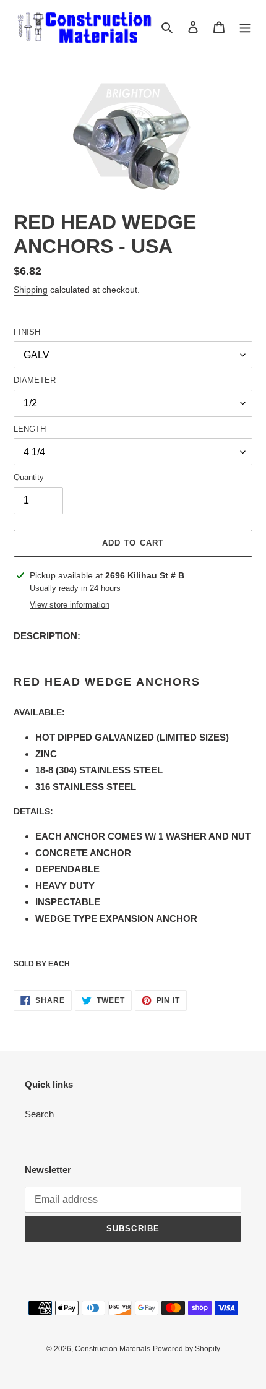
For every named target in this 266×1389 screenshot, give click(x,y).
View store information (69, 604)
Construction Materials (112, 1348)
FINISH (27, 332)
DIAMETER (35, 380)
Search (39, 1114)
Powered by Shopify (186, 1348)
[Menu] (245, 27)
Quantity (29, 477)
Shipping (31, 290)
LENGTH (30, 429)
